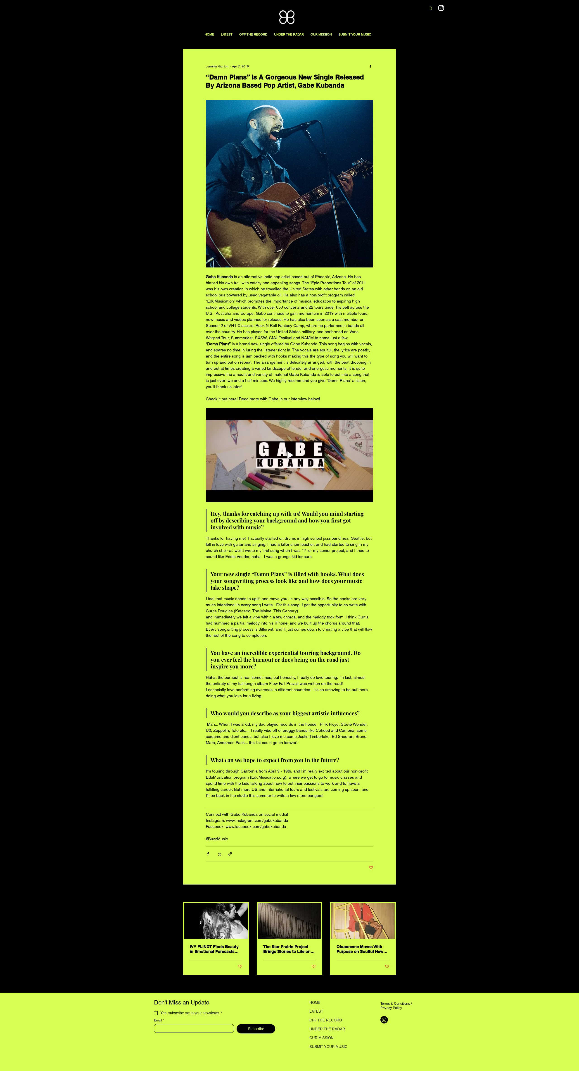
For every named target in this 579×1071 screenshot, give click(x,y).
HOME (314, 1002)
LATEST (316, 1011)
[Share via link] (230, 854)
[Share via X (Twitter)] (219, 854)
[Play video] (289, 455)
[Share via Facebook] (208, 854)
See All (391, 893)
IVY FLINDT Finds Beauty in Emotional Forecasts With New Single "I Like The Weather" (214, 949)
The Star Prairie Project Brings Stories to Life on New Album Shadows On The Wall (287, 949)
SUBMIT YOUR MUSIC (325, 1047)
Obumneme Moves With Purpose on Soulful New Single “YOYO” (360, 949)
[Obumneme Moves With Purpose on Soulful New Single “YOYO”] (363, 921)
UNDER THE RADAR (325, 1029)
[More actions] (370, 66)
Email (159, 1020)
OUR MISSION (321, 1038)
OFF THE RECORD (325, 1020)
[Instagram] (441, 8)
